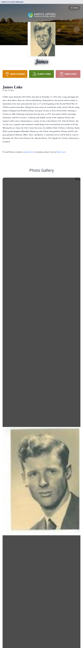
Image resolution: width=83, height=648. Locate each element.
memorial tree (28, 152)
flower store (61, 152)
